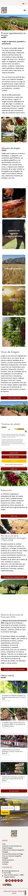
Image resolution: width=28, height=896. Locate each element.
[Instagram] (12, 880)
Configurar (14, 461)
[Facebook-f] (6, 880)
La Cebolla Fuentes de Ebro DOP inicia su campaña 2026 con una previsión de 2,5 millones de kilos (13, 724)
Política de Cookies (9, 464)
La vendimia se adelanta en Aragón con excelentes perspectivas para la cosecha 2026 (14, 697)
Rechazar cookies (14, 457)
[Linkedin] (21, 880)
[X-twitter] (15, 880)
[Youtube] (9, 880)
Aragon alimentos (6, 821)
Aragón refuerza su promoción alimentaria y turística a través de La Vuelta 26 (12, 751)
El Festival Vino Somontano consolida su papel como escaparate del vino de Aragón (13, 778)
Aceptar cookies (14, 452)
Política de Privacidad (18, 464)
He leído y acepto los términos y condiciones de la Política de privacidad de (13, 819)
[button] (26, 431)
